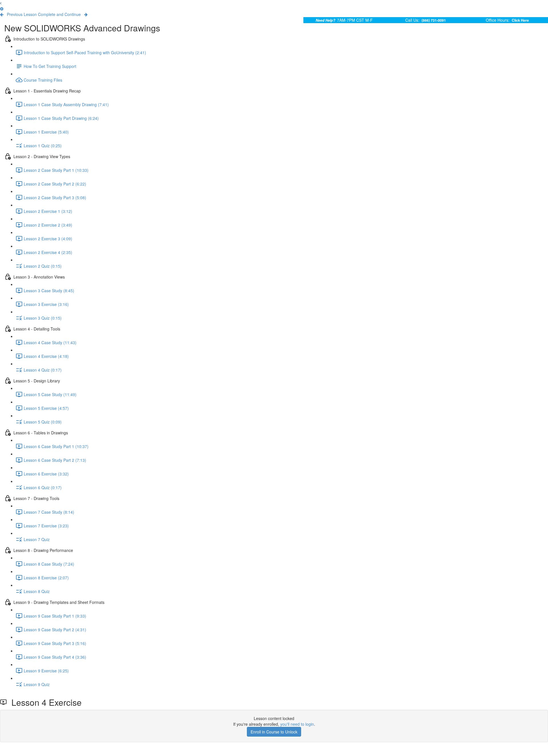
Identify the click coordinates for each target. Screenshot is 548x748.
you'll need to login (297, 724)
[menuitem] (1, 8)
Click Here (520, 20)
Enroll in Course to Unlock (274, 732)
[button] (0, 3)
